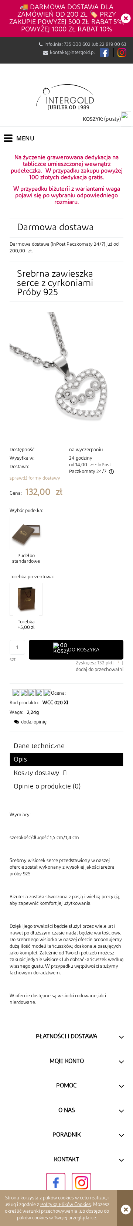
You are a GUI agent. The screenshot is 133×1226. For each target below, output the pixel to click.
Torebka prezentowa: (32, 577)
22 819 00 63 (112, 44)
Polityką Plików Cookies (65, 1204)
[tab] (66, 759)
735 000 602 (77, 44)
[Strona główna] (66, 97)
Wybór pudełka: (26, 510)
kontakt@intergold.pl (72, 52)
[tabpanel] (66, 908)
